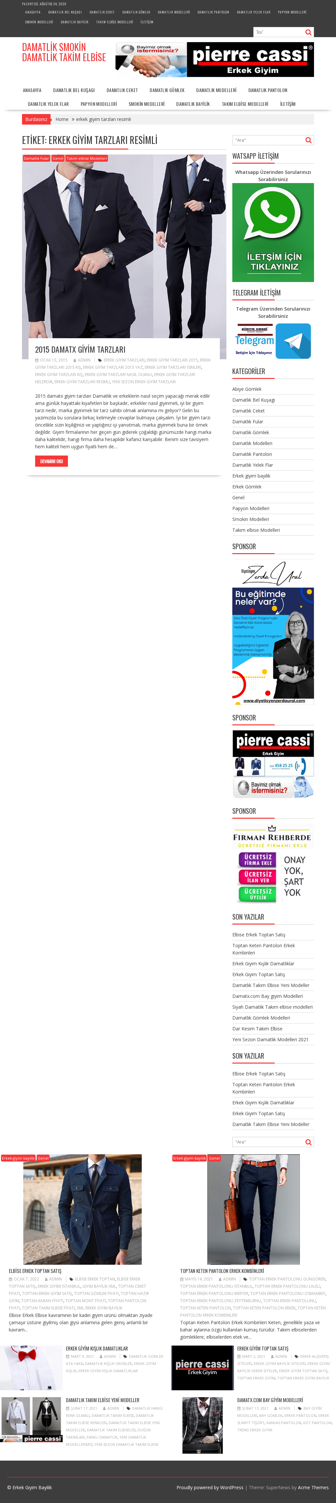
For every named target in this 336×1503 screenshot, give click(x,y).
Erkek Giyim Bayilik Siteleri (279, 1363)
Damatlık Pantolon (213, 12)
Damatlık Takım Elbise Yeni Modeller (270, 985)
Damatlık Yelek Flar (253, 12)
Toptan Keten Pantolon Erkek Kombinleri (222, 1270)
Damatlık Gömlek (136, 12)
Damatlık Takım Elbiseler (111, 1429)
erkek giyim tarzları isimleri (173, 367)
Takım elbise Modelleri (114, 21)
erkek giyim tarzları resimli (82, 382)
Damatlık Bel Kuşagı (65, 12)
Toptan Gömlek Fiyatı (96, 1293)
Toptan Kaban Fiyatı (42, 1300)
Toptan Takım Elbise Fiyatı (48, 1308)
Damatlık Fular (36, 158)
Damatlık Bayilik (75, 21)
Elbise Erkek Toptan (95, 1279)
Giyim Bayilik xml (99, 1286)
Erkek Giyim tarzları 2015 (172, 360)
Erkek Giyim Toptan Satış (258, 974)
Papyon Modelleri (292, 12)
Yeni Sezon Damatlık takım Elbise (126, 1444)
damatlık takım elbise (113, 1415)
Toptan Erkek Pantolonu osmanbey (288, 1293)
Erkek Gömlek (247, 486)
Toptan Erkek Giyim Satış (47, 1293)
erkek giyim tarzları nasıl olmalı (118, 374)
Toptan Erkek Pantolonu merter (214, 1293)
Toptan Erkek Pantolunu (289, 1300)
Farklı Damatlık (102, 1437)
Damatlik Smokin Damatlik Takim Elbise (64, 52)
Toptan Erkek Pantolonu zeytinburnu (220, 1300)
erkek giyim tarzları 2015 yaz (113, 367)
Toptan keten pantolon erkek (264, 1308)
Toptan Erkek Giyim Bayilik (303, 1377)
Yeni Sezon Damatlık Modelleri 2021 (270, 1039)
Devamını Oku (51, 461)
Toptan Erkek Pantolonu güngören (287, 1279)
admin (84, 360)
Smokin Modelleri (39, 21)
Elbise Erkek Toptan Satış (258, 934)
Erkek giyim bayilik (251, 476)
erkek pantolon (300, 1415)
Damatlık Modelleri (174, 12)
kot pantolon (317, 1422)
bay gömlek (271, 1415)
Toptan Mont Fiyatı (85, 1300)
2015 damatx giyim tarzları (80, 349)
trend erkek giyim (254, 1429)
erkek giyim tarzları (124, 360)
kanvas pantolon (283, 1422)
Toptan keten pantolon (205, 1308)
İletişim (147, 21)
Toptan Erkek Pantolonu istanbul (216, 1286)
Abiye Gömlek (247, 389)
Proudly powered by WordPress (210, 1487)
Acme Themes (313, 1487)
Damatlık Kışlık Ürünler (108, 1363)
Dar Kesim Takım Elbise (257, 1028)
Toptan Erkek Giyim (256, 1377)
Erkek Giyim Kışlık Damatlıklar (263, 963)
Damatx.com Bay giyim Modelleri (267, 996)
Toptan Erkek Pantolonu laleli (287, 1286)
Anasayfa (33, 12)
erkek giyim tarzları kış (59, 374)
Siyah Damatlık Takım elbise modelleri (272, 1007)
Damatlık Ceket (102, 12)
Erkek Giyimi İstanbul (59, 1286)
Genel (57, 158)
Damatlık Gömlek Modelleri (261, 1018)
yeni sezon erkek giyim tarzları (144, 382)
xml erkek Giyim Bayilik (99, 1308)
